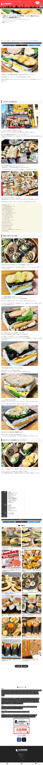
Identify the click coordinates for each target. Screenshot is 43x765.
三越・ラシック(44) (28, 716)
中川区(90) (18, 693)
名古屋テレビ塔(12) (4, 708)
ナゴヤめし (12, 19)
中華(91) (3, 700)
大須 (9, 19)
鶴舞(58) (40, 690)
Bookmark (34, 45)
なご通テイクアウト (27, 19)
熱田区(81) (10, 693)
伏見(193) (25, 690)
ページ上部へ (21, 764)
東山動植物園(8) (25, 706)
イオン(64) (33, 716)
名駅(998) (3, 690)
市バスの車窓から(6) (21, 711)
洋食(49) (38, 698)
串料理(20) (34, 698)
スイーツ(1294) (20, 703)
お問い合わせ (21, 757)
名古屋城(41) (35, 706)
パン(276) (16, 703)
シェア (9, 45)
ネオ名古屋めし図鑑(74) (5, 711)
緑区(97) (3, 695)
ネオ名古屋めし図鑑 (19, 19)
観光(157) (3, 706)
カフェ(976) (8, 703)
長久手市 (15, 19)
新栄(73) (37, 690)
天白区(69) (36, 693)
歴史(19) (6, 706)
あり (11, 501)
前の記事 (18, 666)
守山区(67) (33, 693)
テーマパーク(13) (14, 706)
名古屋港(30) (30, 706)
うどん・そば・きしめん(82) (28, 698)
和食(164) (7, 698)
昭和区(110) (7, 693)
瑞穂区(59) (14, 693)
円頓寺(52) (33, 690)
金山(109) (22, 690)
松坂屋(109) (19, 716)
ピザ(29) (20, 700)
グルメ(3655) (3, 698)
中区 (7, 19)
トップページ (7, 764)
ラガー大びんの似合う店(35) (13, 711)
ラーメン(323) (7, 700)
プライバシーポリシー (21, 756)
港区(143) (22, 693)
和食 (23, 19)
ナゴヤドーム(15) (10, 708)
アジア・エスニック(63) (35, 700)
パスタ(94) (16, 700)
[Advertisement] (22, 32)
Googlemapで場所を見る (12, 500)
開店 (5, 19)
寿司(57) (11, 698)
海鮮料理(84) (15, 698)
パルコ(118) (23, 716)
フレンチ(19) (23, 700)
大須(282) (18, 690)
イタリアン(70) (12, 700)
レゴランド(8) (20, 708)
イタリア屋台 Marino (20, 132)
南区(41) (25, 693)
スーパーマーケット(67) (5, 716)
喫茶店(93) (12, 703)
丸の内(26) (29, 690)
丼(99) (22, 698)
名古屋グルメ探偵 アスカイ (7, 22)
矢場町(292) (14, 690)
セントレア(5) (16, 708)
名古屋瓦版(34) (27, 711)
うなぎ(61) (19, 698)
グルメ (3, 19)
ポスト (22, 45)
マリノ (9, 516)
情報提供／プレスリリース (21, 753)
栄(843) (6, 690)
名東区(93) (29, 693)
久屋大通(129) (10, 690)
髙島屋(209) (15, 716)
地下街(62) (10, 716)
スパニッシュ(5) (28, 700)
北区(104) (3, 693)
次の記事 (24, 666)
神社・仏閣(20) (20, 706)
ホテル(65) (9, 706)
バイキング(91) (4, 703)
